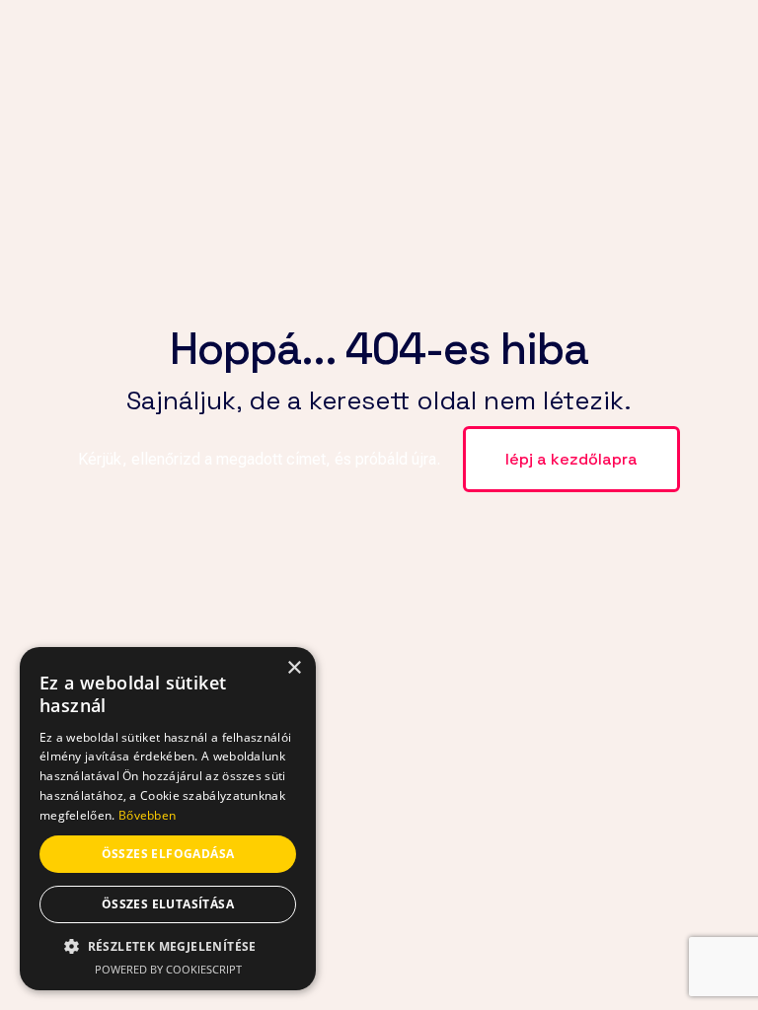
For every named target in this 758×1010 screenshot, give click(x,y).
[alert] (168, 818)
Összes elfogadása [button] (168, 853)
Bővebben (147, 815)
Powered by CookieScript (168, 969)
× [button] (293, 668)
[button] (167, 946)
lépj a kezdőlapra (571, 459)
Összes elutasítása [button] (168, 904)
